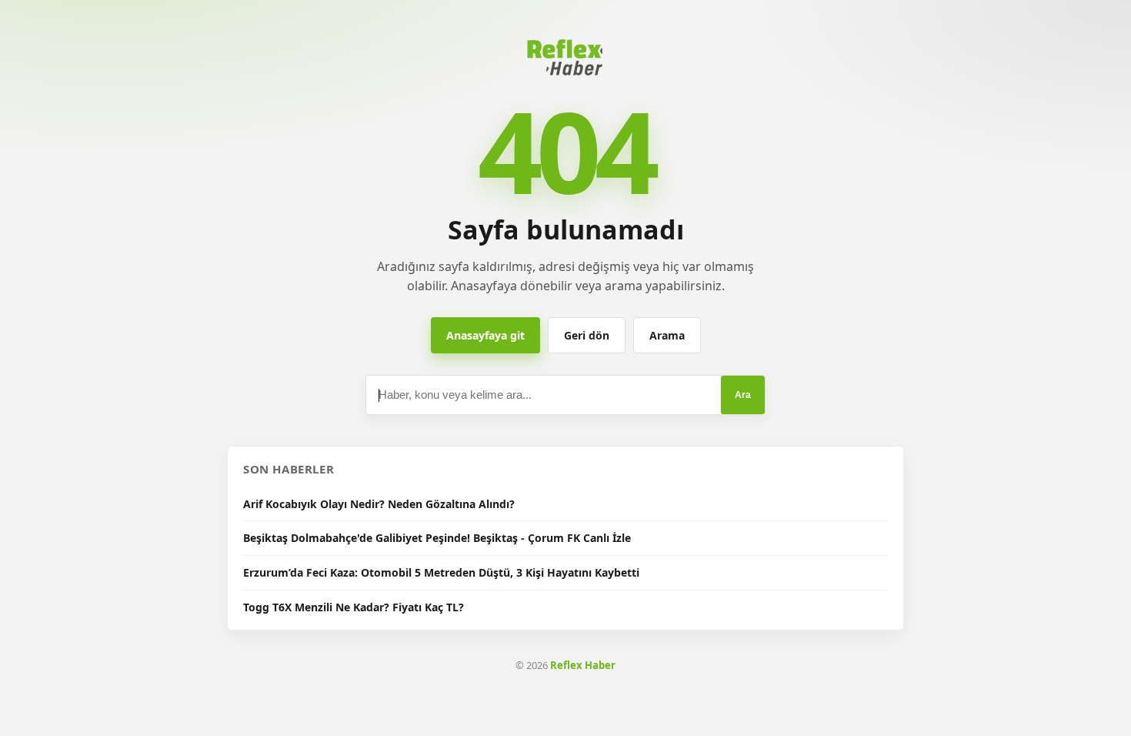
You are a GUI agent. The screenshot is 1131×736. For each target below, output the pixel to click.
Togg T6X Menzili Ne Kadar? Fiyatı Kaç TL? (353, 607)
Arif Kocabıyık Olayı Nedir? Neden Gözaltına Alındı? (379, 504)
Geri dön (586, 335)
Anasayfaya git (485, 335)
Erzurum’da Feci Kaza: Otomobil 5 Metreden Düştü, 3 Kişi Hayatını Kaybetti (441, 572)
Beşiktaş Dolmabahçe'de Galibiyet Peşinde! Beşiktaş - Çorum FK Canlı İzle (437, 537)
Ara (743, 395)
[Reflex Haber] (565, 57)
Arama (667, 335)
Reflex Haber (583, 665)
